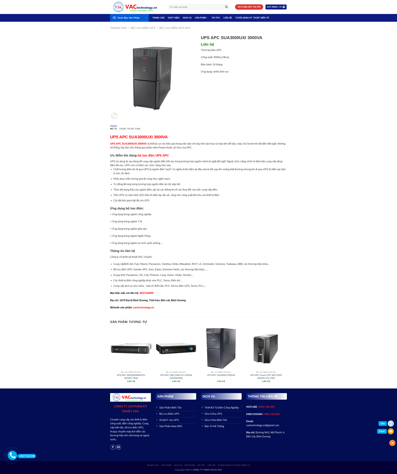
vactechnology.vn (143, 307)
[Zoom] (114, 116)
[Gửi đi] (226, 7)
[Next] (286, 357)
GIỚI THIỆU (174, 18)
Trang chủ (118, 27)
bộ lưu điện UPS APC (153, 155)
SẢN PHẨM (200, 18)
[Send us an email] (118, 447)
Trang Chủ (158, 18)
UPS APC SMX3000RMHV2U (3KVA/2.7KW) (131, 376)
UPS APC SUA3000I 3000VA (221, 375)
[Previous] (110, 357)
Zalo (383, 423)
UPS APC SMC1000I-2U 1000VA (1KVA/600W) (176, 376)
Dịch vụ (187, 18)
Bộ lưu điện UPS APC (174, 27)
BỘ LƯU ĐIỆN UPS (143, 27)
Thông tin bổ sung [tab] (130, 129)
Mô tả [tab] (113, 129)
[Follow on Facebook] (113, 447)
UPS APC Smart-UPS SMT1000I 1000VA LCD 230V (266, 376)
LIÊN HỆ (227, 18)
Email (382, 431)
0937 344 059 (27, 456)
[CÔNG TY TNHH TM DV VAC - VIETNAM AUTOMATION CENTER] (136, 7)
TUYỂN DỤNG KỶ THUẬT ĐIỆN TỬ (252, 18)
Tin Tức (216, 18)
